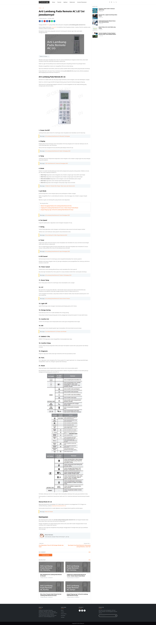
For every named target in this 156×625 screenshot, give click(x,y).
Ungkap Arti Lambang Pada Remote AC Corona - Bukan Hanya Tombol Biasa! (59, 207)
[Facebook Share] (40, 21)
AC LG (47, 24)
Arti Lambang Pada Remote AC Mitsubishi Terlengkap (57, 136)
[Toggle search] (116, 2)
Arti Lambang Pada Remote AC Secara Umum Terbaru (57, 298)
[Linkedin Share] (47, 21)
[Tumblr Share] (49, 21)
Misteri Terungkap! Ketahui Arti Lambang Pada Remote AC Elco (56, 205)
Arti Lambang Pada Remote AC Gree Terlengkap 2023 (57, 215)
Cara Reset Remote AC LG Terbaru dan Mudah (55, 331)
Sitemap (62, 617)
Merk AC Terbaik (49, 511)
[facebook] (110, 2)
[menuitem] (53, 2)
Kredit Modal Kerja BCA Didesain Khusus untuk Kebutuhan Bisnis (107, 21)
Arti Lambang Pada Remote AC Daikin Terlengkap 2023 (57, 151)
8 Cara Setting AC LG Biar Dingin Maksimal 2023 (56, 235)
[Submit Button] (115, 615)
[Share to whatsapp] (52, 21)
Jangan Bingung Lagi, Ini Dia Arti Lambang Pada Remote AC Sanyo (57, 209)
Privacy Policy (63, 613)
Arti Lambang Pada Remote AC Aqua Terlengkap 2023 (57, 251)
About (62, 610)
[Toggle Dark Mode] (114, 2)
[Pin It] (45, 21)
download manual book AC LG (59, 505)
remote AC (53, 27)
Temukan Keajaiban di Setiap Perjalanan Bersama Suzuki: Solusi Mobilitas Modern (107, 34)
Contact (62, 612)
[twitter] (82, 611)
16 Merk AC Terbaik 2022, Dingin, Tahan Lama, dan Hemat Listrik (60, 186)
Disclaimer (63, 615)
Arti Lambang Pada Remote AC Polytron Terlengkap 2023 (58, 275)
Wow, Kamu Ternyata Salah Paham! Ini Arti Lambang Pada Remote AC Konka (50, 594)
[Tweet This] (42, 21)
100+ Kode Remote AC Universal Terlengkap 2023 (56, 163)
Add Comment (46, 555)
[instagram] (111, 2)
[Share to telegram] (54, 21)
